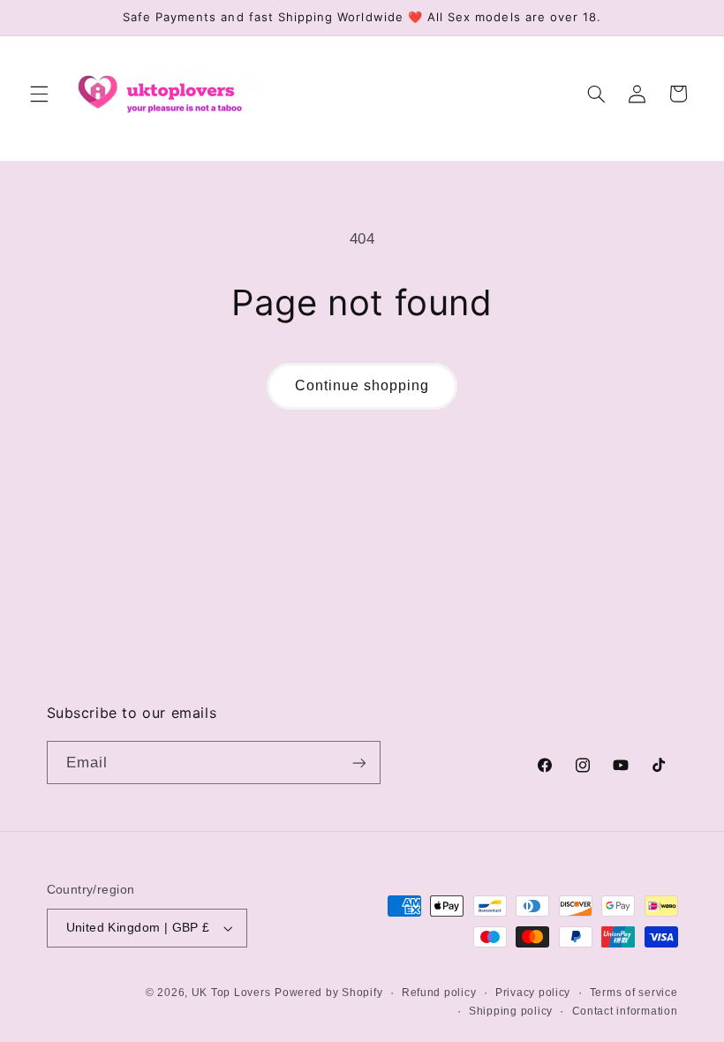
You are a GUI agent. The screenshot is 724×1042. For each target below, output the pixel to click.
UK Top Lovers (231, 992)
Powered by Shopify (328, 992)
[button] (39, 93)
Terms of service (634, 992)
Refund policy (439, 992)
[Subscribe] (358, 762)
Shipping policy (511, 1011)
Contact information (625, 1011)
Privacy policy (532, 992)
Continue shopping (362, 385)
